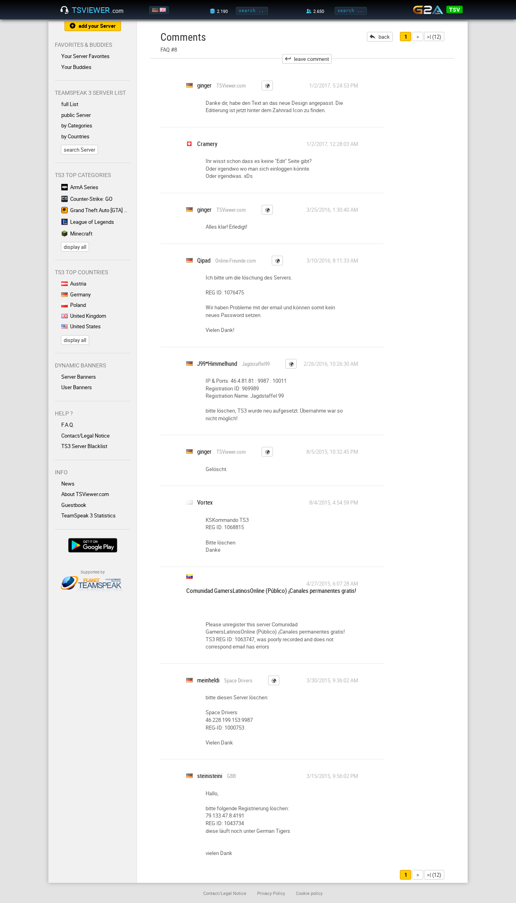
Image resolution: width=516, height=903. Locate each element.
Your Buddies (76, 67)
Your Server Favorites (85, 56)
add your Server (97, 25)
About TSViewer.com (85, 494)
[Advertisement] (430, 190)
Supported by (93, 572)
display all (75, 246)
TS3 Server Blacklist (84, 446)
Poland (78, 305)
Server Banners (78, 376)
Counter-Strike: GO (91, 198)
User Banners (76, 387)
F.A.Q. (67, 424)
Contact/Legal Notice (85, 435)
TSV (454, 9)
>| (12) (434, 36)
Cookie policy (309, 893)
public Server (76, 115)
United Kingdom (88, 315)
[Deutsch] (156, 10)
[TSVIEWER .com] (64, 10)
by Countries (75, 136)
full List (69, 104)
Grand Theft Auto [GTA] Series (100, 210)
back (384, 36)
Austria (78, 283)
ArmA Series (84, 187)
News (68, 483)
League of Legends (92, 221)
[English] (163, 10)
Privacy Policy (271, 893)
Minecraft (81, 233)
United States (85, 326)
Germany (80, 294)
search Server (79, 149)
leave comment (311, 59)
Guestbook (73, 505)
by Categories (76, 125)
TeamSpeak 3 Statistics (88, 515)
